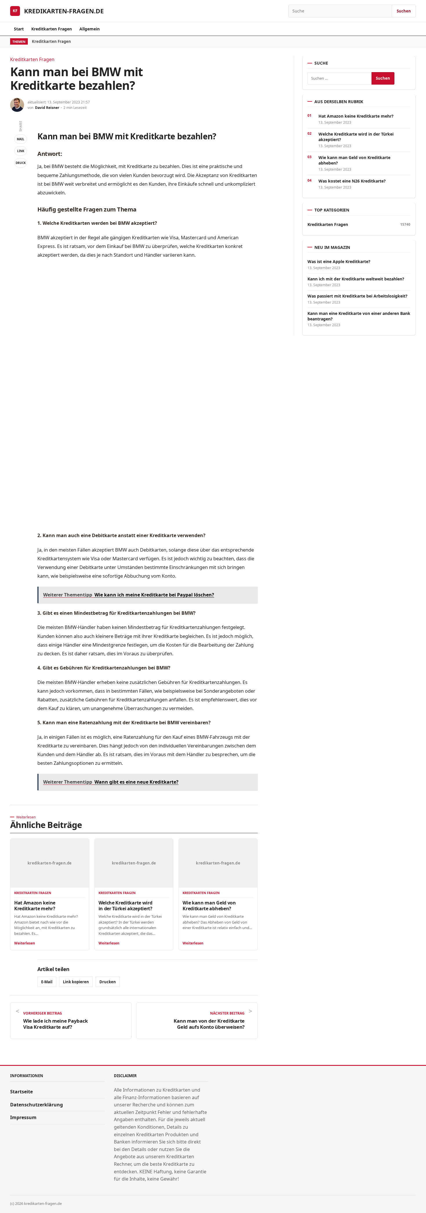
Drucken (107, 981)
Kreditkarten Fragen (51, 29)
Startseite (21, 1091)
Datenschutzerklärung (36, 1104)
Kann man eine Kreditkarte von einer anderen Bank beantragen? (358, 316)
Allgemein (89, 29)
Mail (20, 139)
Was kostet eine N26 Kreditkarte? (352, 181)
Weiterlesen (24, 943)
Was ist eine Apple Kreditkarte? (338, 261)
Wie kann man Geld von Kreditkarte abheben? (209, 906)
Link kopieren (76, 981)
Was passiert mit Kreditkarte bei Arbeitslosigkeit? (357, 296)
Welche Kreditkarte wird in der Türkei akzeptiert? (125, 906)
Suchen (404, 11)
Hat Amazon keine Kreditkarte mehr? (34, 906)
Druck (21, 163)
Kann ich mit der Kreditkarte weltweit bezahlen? (355, 279)
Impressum (23, 1117)
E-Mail (46, 981)
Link (20, 151)
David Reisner (47, 107)
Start (19, 29)
